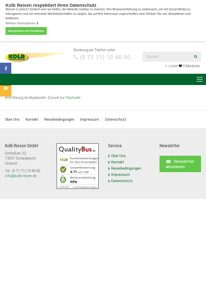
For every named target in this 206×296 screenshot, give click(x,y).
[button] (180, 164)
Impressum (89, 119)
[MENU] (200, 80)
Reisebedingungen (59, 119)
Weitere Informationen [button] (21, 23)
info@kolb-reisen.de (20, 176)
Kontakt (32, 119)
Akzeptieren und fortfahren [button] (26, 30)
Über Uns (12, 119)
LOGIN (173, 66)
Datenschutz (115, 119)
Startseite (73, 98)
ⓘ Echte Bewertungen (85, 187)
